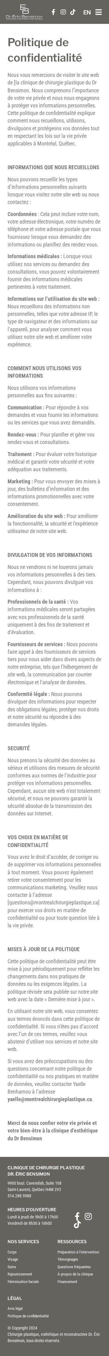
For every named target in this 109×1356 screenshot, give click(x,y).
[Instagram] (88, 1216)
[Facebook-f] (77, 1216)
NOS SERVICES (23, 1241)
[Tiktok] (77, 1224)
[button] (99, 12)
